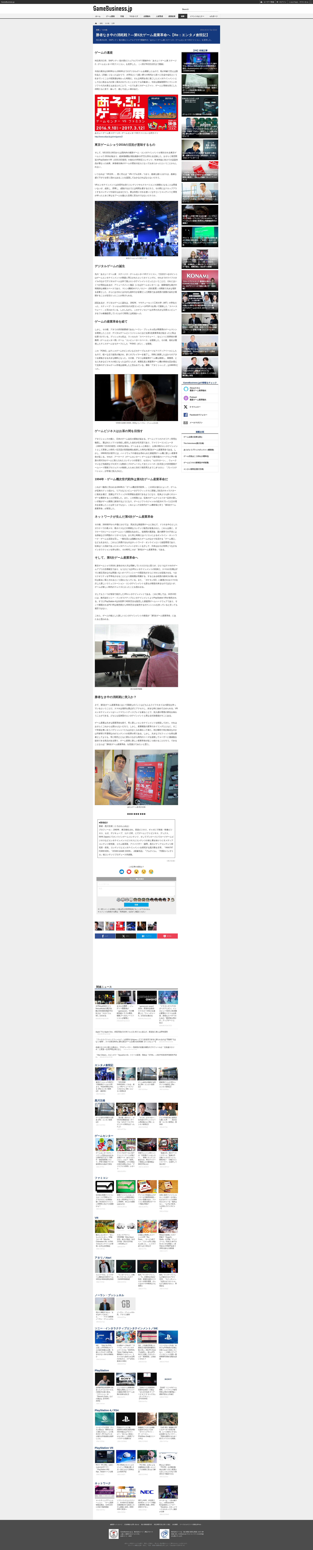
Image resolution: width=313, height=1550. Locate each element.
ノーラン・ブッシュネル (109, 1295)
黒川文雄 (100, 1100)
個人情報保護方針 (146, 1524)
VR (96, 1217)
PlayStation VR (104, 1447)
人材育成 (159, 16)
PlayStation (102, 1370)
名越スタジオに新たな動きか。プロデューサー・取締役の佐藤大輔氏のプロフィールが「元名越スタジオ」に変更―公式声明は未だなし (135, 1048)
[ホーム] (95, 23)
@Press (198, 1524)
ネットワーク (103, 1483)
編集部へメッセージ (116, 1524)
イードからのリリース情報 (188, 1524)
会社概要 (175, 1524)
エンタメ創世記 (104, 1065)
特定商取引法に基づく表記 (162, 1524)
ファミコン (101, 1177)
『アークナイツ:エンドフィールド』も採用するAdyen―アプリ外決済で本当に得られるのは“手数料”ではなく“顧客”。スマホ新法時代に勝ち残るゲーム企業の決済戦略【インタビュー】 (136, 1041)
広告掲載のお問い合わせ (131, 1524)
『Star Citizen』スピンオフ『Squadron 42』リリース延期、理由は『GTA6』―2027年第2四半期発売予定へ (136, 1056)
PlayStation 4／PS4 (107, 1410)
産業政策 (171, 16)
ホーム (98, 16)
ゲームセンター (104, 1135)
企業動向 (147, 16)
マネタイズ (133, 16)
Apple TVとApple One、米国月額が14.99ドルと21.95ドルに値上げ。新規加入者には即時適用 (132, 1033)
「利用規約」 (123, 912)
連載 (182, 16)
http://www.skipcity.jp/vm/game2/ (109, 137)
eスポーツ (214, 16)
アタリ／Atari (103, 1257)
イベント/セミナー (197, 16)
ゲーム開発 (110, 16)
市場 (122, 16)
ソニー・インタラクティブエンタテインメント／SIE (126, 1328)
